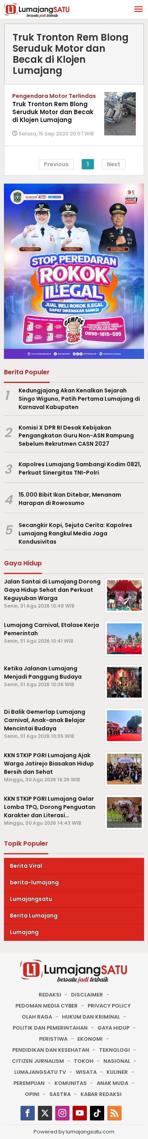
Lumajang (24, 932)
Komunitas (70, 1083)
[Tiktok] (97, 1113)
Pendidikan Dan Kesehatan (50, 1050)
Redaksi (50, 994)
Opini (32, 1094)
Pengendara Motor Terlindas (54, 96)
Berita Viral (26, 866)
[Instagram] (62, 1113)
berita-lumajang (34, 882)
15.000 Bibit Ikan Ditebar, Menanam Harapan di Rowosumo (70, 499)
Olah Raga (37, 1017)
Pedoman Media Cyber (46, 1006)
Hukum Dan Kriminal (91, 1017)
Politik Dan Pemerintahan (50, 1028)
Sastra (60, 1094)
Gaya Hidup (113, 1028)
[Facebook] (28, 1113)
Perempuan (29, 1083)
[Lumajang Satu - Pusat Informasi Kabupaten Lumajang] (37, 10)
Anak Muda (112, 1083)
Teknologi (114, 1050)
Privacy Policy (109, 1006)
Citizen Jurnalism (38, 1061)
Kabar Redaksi (101, 1094)
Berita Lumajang (34, 915)
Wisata (86, 1072)
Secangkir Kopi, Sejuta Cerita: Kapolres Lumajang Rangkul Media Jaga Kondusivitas (75, 533)
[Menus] (138, 10)
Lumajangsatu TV (40, 1072)
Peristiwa (53, 1039)
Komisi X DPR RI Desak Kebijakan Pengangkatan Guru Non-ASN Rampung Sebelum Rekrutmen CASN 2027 (76, 436)
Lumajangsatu (31, 899)
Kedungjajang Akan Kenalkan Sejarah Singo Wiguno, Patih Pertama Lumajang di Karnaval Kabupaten (79, 399)
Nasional (116, 1061)
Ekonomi (90, 1039)
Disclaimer (87, 994)
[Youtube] (80, 1113)
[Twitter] (45, 1113)
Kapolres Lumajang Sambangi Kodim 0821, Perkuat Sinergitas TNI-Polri (80, 468)
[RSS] (114, 1113)
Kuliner (117, 1072)
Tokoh (84, 1061)
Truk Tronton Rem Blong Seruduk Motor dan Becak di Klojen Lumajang (53, 112)
